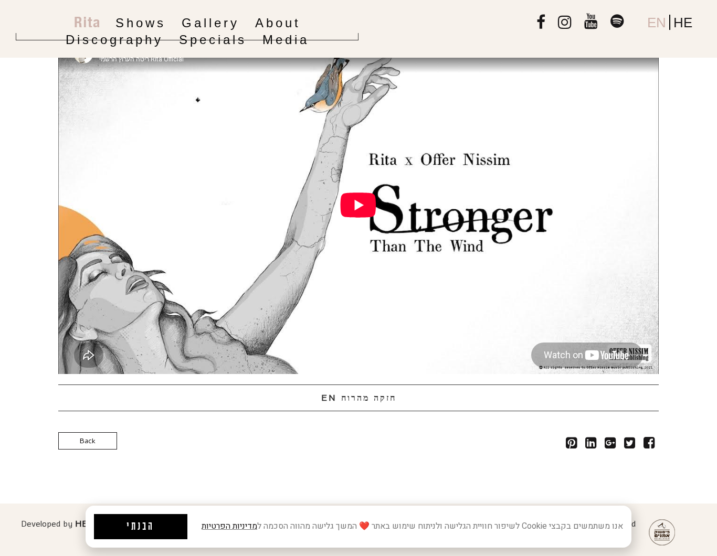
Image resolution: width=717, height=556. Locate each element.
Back (88, 441)
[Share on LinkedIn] (590, 445)
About (278, 23)
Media (285, 40)
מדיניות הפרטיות (229, 526)
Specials (213, 40)
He (682, 22)
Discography (114, 40)
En (656, 22)
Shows (140, 23)
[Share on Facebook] (649, 445)
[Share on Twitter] (629, 445)
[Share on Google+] (610, 445)
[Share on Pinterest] (571, 445)
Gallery (210, 23)
